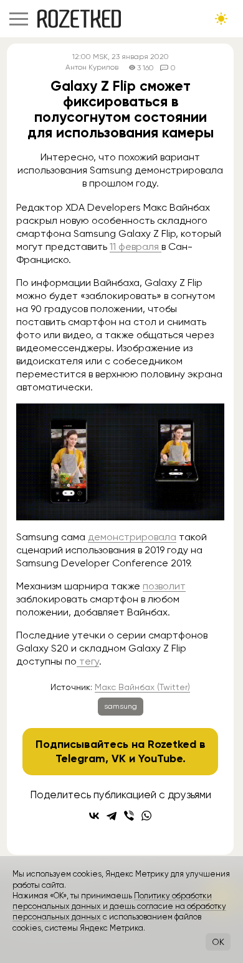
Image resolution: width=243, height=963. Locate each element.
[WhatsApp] (146, 815)
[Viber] (129, 815)
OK (218, 942)
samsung (120, 706)
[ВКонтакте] (94, 815)
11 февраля (135, 246)
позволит (164, 586)
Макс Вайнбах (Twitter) (142, 687)
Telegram (80, 758)
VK (119, 758)
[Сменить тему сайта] (221, 18)
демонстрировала (132, 537)
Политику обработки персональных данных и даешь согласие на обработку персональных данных (119, 906)
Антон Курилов (91, 67)
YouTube (160, 758)
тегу (88, 661)
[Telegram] (111, 815)
